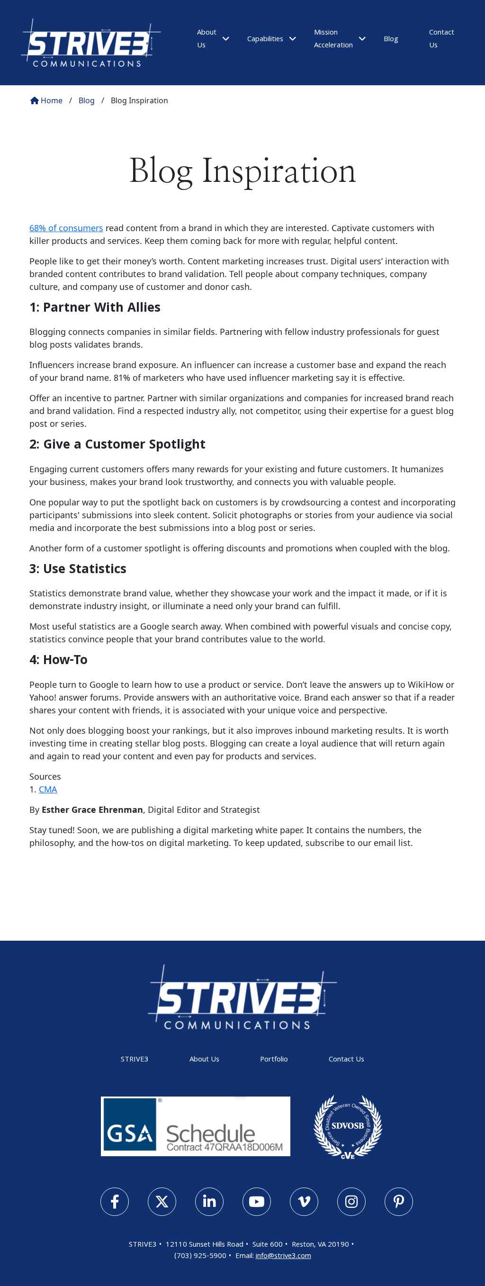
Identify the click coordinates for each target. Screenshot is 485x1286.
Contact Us (346, 1060)
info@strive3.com (283, 1256)
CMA (48, 789)
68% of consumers (66, 228)
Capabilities (265, 40)
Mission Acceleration (333, 39)
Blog (391, 40)
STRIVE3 (135, 1060)
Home (51, 100)
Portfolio (274, 1060)
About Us (204, 1060)
